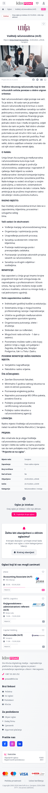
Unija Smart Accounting (18, 40)
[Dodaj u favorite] (43, 571)
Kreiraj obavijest (25, 552)
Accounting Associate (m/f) (17, 576)
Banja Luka (10, 613)
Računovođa (13, 635)
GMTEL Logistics (10, 598)
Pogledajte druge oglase (25, 514)
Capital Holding (10, 630)
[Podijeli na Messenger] (37, 79)
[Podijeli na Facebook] (33, 79)
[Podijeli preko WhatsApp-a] (45, 79)
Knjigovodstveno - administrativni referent (16, 606)
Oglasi (9, 9)
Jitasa (5, 571)
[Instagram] (12, 743)
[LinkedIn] (19, 743)
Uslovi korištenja (36, 780)
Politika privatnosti (13, 780)
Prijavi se (7, 590)
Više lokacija (10, 580)
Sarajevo (24, 42)
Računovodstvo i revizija (33, 489)
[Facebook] (4, 743)
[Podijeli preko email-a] (41, 79)
